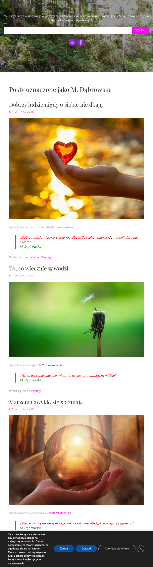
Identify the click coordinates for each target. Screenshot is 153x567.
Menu (76, 51)
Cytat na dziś (21, 111)
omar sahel (29, 257)
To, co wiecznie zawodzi (38, 268)
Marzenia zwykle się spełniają (46, 402)
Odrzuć (86, 549)
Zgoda (64, 549)
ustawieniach (16, 563)
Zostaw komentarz (63, 227)
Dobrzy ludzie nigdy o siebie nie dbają (56, 104)
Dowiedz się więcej (116, 549)
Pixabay (46, 257)
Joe (24, 391)
